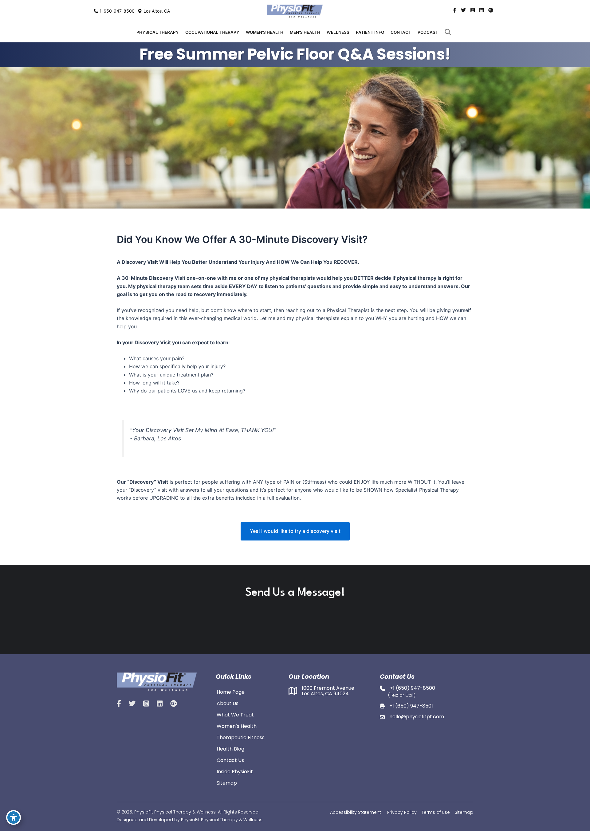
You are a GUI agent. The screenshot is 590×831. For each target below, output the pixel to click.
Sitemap (227, 782)
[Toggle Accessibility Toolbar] (13, 817)
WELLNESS (338, 32)
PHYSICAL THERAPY (157, 32)
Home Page (231, 692)
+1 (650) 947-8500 (412, 688)
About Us (227, 703)
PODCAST (428, 32)
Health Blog (230, 748)
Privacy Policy (402, 812)
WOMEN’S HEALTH (264, 32)
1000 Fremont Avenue (328, 688)
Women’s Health (237, 726)
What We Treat (235, 714)
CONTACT (401, 32)
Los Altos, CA (157, 11)
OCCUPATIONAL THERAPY (212, 32)
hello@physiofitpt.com (416, 716)
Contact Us (230, 760)
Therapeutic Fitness (241, 737)
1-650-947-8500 (117, 11)
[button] (449, 32)
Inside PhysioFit (235, 771)
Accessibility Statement (355, 812)
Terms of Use (436, 812)
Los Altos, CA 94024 (325, 693)
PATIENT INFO (370, 32)
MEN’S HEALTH (305, 32)
